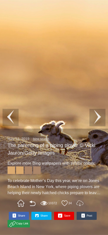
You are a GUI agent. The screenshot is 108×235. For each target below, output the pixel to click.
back (32, 203)
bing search (41, 139)
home (20, 203)
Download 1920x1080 (79, 203)
